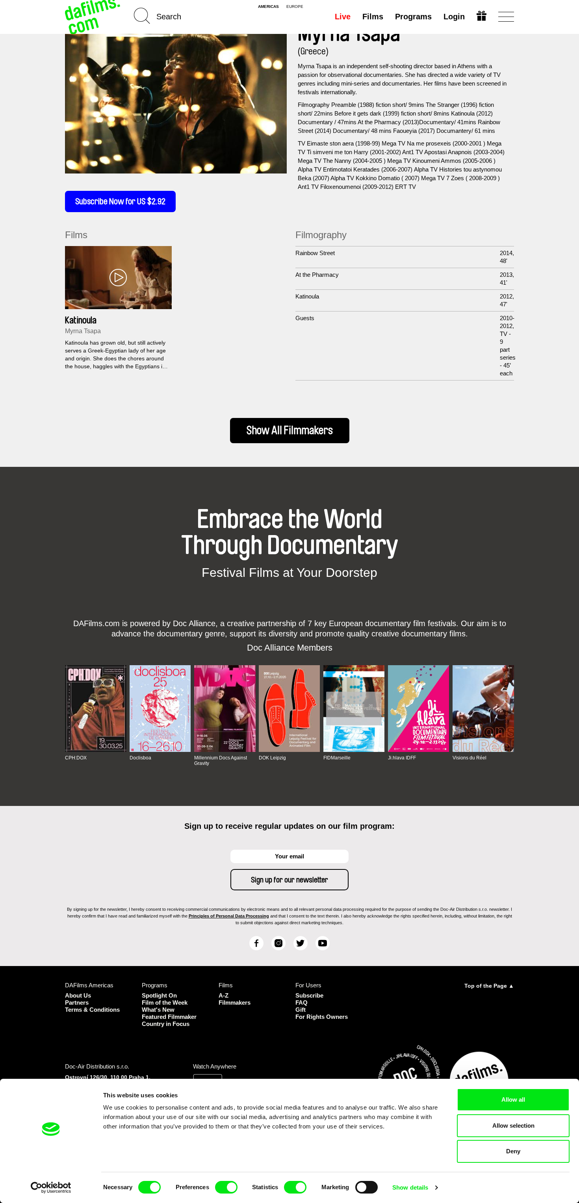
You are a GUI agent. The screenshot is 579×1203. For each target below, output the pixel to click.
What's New (158, 1009)
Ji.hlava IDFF (402, 758)
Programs (413, 16)
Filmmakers (235, 1002)
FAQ (301, 1002)
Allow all (513, 1099)
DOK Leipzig (272, 758)
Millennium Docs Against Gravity (220, 760)
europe (294, 7)
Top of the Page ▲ (489, 986)
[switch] (226, 1187)
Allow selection (513, 1125)
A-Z (223, 995)
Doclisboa (140, 758)
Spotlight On (159, 995)
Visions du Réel (469, 758)
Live (343, 16)
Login (454, 16)
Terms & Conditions (92, 1009)
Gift (300, 1009)
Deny (513, 1151)
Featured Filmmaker (169, 1016)
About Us (78, 995)
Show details (410, 1187)
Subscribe (309, 995)
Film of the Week (164, 1002)
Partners (77, 1002)
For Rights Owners (321, 1016)
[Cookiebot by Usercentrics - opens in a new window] (51, 1188)
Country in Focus (165, 1023)
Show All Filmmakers (290, 430)
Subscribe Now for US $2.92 (120, 201)
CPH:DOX (76, 758)
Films (372, 16)
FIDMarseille (337, 758)
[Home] (93, 17)
